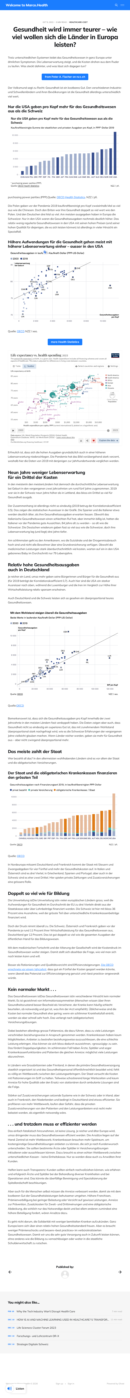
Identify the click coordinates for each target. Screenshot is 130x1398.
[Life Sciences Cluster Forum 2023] (65, 1328)
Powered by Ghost (115, 1383)
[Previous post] (10, 1272)
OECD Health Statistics (71, 197)
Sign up (59, 1383)
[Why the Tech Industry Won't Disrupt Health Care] (65, 1311)
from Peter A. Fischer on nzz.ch (65, 76)
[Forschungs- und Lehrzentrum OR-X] (65, 1336)
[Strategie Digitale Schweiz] (65, 1344)
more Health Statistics (65, 342)
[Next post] (120, 1272)
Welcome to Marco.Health (27, 5)
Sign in (71, 1383)
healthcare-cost (78, 22)
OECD (21, 331)
